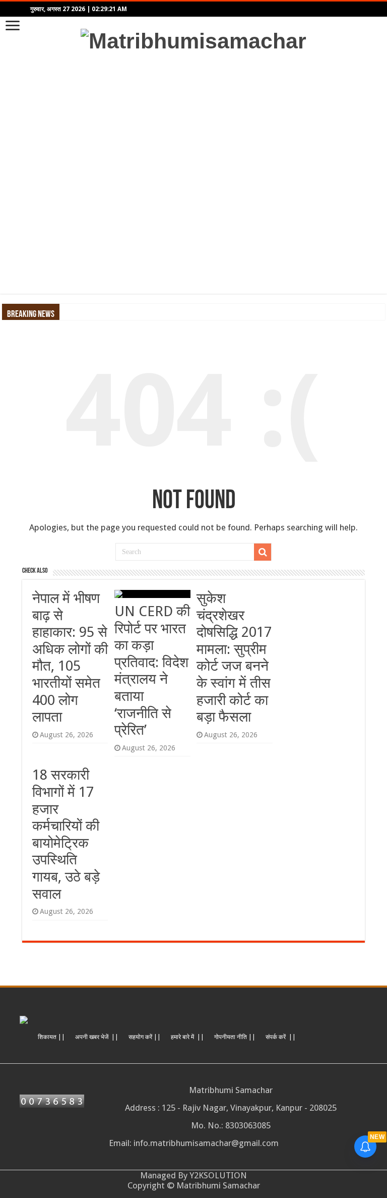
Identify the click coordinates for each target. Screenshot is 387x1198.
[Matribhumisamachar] (193, 39)
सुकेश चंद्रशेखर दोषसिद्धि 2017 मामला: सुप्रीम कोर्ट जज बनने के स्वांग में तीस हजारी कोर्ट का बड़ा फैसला (234, 657)
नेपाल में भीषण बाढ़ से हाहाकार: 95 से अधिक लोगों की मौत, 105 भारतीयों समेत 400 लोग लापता (70, 657)
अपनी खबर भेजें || (96, 1037)
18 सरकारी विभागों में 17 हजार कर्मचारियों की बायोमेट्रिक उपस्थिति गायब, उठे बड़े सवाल (66, 834)
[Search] (262, 552)
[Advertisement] (193, 174)
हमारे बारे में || (187, 1037)
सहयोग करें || (144, 1037)
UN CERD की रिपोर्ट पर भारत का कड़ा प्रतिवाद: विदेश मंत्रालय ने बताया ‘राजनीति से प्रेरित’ (152, 670)
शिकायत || (51, 1037)
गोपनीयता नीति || (234, 1037)
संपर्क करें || (281, 1037)
